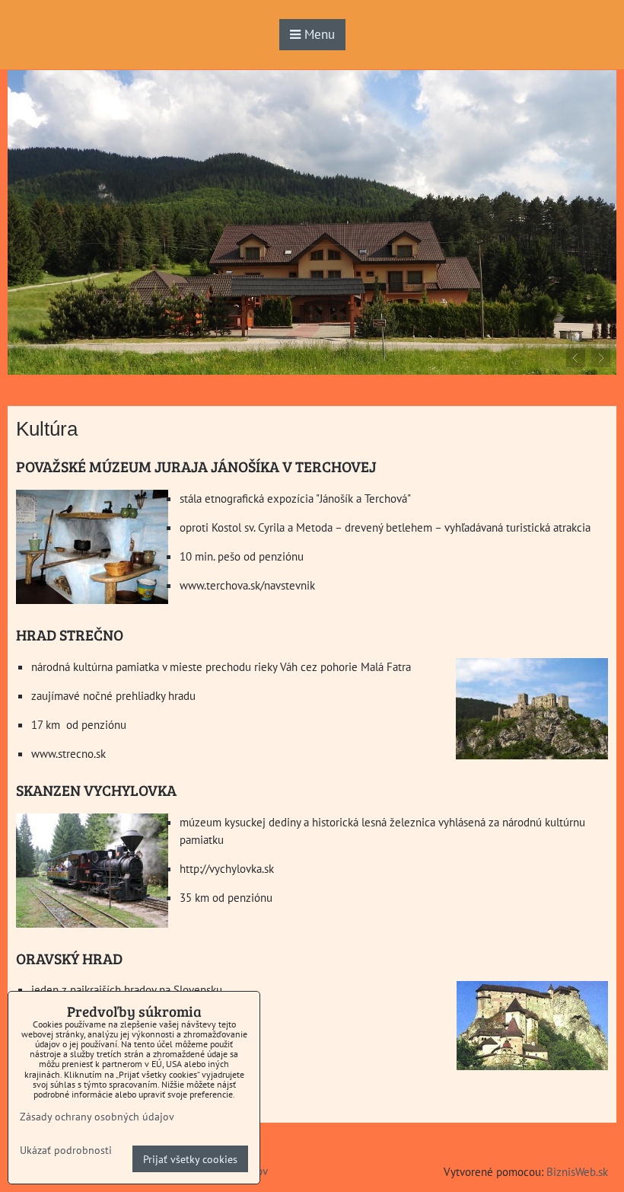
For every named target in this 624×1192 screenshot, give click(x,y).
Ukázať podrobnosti (66, 1150)
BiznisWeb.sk (577, 1171)
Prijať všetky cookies (190, 1159)
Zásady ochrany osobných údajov (97, 1116)
